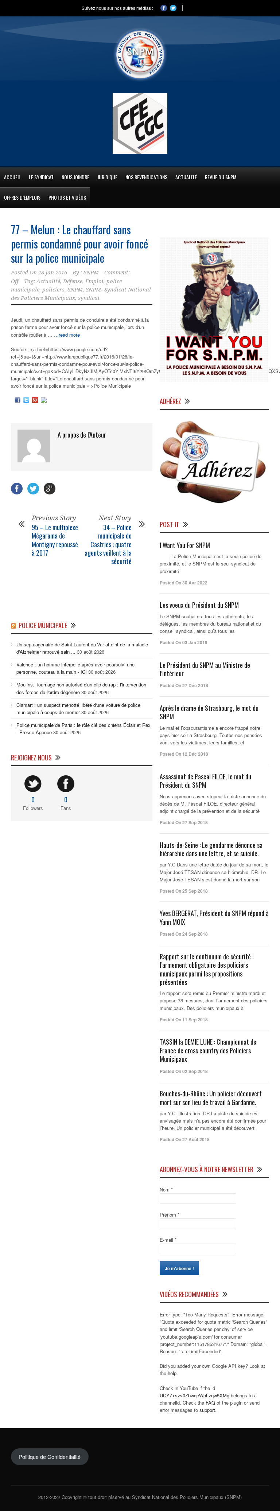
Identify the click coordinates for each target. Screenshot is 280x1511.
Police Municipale (43, 625)
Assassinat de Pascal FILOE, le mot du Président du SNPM (205, 781)
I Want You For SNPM (185, 545)
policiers (53, 289)
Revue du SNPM (220, 177)
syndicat (89, 298)
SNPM (91, 272)
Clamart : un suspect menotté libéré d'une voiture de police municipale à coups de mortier (78, 708)
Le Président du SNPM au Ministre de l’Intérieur (205, 669)
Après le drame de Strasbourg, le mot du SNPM (209, 712)
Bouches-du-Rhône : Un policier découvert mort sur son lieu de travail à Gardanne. (211, 1098)
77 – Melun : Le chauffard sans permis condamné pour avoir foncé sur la (79, 243)
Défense (72, 281)
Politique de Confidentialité (50, 1456)
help (172, 1373)
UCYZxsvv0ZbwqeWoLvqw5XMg (194, 1395)
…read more (67, 334)
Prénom (169, 1214)
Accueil (12, 177)
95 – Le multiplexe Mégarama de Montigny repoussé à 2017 (55, 539)
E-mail (168, 1239)
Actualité (48, 281)
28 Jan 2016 (52, 272)
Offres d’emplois (22, 197)
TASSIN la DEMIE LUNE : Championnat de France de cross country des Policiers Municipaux (208, 1050)
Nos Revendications (146, 177)
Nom (166, 1189)
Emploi (94, 281)
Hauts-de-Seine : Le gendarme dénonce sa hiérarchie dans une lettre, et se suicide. (211, 849)
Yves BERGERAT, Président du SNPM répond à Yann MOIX (214, 917)
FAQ (210, 1402)
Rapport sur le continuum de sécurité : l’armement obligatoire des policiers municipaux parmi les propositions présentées (206, 969)
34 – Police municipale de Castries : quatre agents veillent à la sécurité (108, 544)
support (207, 1409)
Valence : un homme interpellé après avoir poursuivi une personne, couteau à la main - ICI (75, 668)
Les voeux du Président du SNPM (199, 605)
